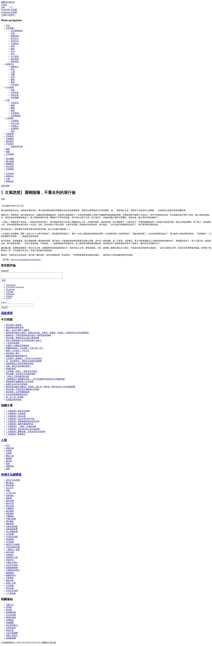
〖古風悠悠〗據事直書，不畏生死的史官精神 (25, 432)
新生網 (9, 610)
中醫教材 (10, 516)
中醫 (13, 74)
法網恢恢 (10, 620)
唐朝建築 (10, 573)
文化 (13, 51)
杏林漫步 (10, 496)
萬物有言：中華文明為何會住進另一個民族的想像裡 (28, 335)
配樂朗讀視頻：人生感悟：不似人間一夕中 (24, 348)
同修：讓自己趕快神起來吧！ (18, 366)
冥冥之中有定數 (13, 480)
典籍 (13, 82)
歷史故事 (10, 588)
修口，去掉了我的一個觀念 (17, 330)
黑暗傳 (9, 498)
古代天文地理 (12, 591)
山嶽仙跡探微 (12, 526)
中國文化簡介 (12, 562)
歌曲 (13, 105)
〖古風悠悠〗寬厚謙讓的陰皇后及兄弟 (22, 421)
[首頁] (4, 5)
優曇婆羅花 (11, 575)
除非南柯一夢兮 (13, 353)
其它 (13, 131)
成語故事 (10, 501)
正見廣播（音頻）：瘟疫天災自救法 (21, 371)
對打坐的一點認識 (14, 325)
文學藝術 (10, 139)
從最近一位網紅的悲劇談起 (17, 346)
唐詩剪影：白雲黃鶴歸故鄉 (17, 392)
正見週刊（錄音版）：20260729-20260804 (24, 358)
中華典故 (10, 578)
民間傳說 (10, 514)
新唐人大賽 (11, 583)
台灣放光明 (11, 628)
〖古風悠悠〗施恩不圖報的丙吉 (19, 424)
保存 (3, 280)
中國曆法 (10, 508)
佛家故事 (10, 524)
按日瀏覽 (10, 159)
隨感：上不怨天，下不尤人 (17, 351)
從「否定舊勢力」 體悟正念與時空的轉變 (24, 361)
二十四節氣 (11, 593)
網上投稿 (10, 161)
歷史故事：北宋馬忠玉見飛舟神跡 (20, 374)
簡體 (7, 186)
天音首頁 (15, 103)
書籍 (8, 152)
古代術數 (10, 586)
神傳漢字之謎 (12, 557)
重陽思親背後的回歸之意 (16, 356)
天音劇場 (15, 113)
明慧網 (9, 607)
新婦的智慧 (11, 369)
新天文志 (15, 38)
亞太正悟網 (11, 615)
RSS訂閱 (9, 166)
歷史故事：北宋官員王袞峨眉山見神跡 (22, 389)
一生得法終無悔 (13, 343)
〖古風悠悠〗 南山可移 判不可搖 (20, 419)
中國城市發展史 (13, 570)
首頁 (8, 26)
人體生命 (15, 44)
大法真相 (10, 87)
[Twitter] (9, 292)
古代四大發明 (12, 537)
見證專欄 (15, 98)
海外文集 (15, 95)
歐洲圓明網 (11, 612)
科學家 (9, 451)
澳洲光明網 (11, 617)
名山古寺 (10, 488)
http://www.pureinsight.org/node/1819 (25, 259)
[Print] (9, 298)
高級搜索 (7, 313)
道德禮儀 (10, 539)
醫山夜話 (10, 483)
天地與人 (15, 126)
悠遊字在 (10, 560)
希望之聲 (10, 630)
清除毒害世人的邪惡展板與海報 (19, 364)
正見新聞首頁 (17, 31)
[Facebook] (10, 285)
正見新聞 (10, 28)
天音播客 (10, 169)
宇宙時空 (10, 144)
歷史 (13, 69)
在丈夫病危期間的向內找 (16, 394)
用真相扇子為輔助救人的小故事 (19, 382)
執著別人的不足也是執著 (16, 384)
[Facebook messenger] (15, 287)
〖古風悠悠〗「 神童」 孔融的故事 (21, 426)
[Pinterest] (10, 294)
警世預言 (10, 141)
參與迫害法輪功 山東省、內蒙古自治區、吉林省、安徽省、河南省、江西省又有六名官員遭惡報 (47, 333)
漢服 (8, 490)
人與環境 (10, 118)
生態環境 (15, 128)
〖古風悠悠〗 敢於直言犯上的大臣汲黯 (23, 429)
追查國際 (10, 623)
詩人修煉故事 (12, 532)
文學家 (9, 453)
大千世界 (15, 56)
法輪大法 (10, 605)
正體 (3, 186)
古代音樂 (10, 542)
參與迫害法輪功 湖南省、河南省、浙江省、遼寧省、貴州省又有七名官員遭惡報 (40, 387)
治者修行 (10, 555)
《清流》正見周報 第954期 (17, 376)
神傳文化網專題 (11, 474)
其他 (8, 464)
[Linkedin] (10, 289)
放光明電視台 (12, 625)
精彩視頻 (15, 62)
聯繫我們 (10, 164)
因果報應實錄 (12, 568)
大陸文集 (15, 92)
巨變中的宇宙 (17, 146)
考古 (13, 54)
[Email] (9, 296)
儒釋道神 (10, 466)
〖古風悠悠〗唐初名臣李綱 (17, 411)
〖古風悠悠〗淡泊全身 (16, 416)
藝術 (13, 49)
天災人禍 (15, 123)
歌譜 (13, 110)
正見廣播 (10, 154)
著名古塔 (10, 503)
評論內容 (5, 271)
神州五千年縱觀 (13, 544)
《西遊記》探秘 (13, 550)
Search (3, 302)
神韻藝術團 (11, 638)
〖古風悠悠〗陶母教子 (16, 434)
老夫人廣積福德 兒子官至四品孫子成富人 (24, 340)
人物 (13, 72)
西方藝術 (10, 521)
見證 (13, 90)
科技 (13, 77)
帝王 (8, 446)
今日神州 (15, 85)
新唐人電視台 (12, 635)
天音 (8, 100)
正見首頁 (10, 174)
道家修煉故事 (12, 529)
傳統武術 (10, 580)
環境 (13, 46)
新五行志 (15, 41)
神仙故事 (10, 485)
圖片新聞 (15, 59)
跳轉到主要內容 (8, 2)
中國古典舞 (11, 519)
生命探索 (10, 134)
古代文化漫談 (12, 565)
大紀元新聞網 (12, 633)
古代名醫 (10, 534)
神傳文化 (10, 64)
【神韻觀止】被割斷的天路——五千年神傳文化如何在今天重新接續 (35, 379)
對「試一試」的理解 (15, 397)
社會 (13, 33)
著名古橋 (10, 506)
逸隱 (8, 469)
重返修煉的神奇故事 (15, 327)
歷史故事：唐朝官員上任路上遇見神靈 (22, 338)
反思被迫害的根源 (14, 400)
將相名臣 (10, 181)
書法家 (9, 461)
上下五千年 (11, 493)
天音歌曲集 (16, 116)
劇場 (8, 149)
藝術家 (9, 458)
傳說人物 (10, 456)
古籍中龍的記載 (13, 547)
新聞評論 (15, 36)
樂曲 (13, 108)
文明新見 (10, 136)
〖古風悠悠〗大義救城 (16, 414)
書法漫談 (10, 511)
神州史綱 (10, 552)
